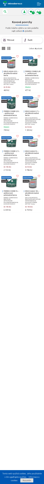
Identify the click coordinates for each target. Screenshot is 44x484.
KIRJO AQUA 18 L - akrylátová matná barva (32, 193)
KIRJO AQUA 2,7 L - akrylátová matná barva (32, 113)
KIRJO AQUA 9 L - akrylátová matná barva (32, 153)
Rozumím (27, 480)
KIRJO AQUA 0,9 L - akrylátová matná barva (11, 73)
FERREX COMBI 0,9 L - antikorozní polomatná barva (11, 113)
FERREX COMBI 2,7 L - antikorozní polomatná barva (11, 153)
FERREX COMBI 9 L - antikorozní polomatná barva (11, 193)
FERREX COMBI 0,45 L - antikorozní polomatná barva (32, 73)
